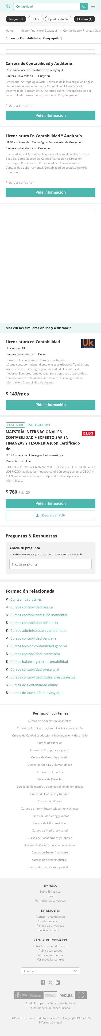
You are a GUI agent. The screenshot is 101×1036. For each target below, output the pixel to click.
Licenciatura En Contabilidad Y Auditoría (44, 135)
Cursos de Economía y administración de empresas (49, 787)
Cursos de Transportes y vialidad (49, 867)
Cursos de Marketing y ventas (50, 816)
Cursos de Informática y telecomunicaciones (50, 809)
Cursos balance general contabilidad (39, 661)
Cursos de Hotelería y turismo (49, 794)
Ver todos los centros (50, 959)
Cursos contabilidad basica (31, 607)
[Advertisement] (50, 263)
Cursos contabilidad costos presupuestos (42, 677)
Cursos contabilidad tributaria (34, 622)
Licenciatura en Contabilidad (33, 341)
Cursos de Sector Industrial (49, 860)
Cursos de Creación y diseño (49, 757)
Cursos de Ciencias (49, 743)
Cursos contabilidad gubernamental (38, 615)
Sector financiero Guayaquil (39, 31)
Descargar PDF (53, 515)
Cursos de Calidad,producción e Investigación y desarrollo (50, 735)
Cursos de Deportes (50, 772)
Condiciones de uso (50, 921)
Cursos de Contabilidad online (34, 685)
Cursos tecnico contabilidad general (38, 646)
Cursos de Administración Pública (50, 721)
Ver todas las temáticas (50, 901)
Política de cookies (50, 930)
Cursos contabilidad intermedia (35, 654)
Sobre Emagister (51, 892)
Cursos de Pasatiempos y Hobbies (50, 838)
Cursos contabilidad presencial (34, 669)
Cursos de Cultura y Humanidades (49, 765)
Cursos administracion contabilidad (38, 630)
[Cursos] (8, 6)
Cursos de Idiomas (50, 801)
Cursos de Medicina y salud (50, 830)
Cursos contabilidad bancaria (33, 638)
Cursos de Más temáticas (49, 823)
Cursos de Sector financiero (50, 852)
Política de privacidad (50, 926)
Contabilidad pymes (26, 599)
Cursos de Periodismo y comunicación (50, 845)
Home (10, 31)
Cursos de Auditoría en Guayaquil (36, 693)
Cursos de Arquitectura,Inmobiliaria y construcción (50, 728)
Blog (51, 896)
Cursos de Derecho (49, 779)
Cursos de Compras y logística (50, 750)
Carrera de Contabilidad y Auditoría (39, 63)
